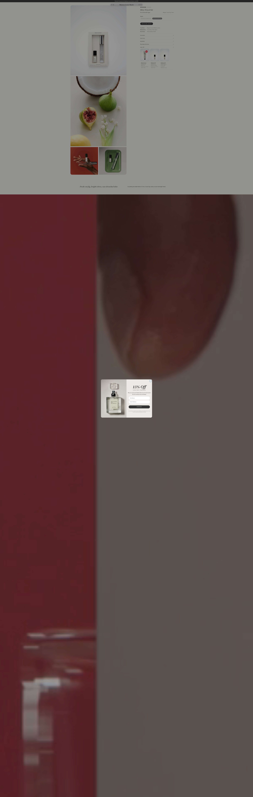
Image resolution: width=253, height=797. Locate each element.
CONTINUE (139, 406)
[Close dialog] (150, 381)
